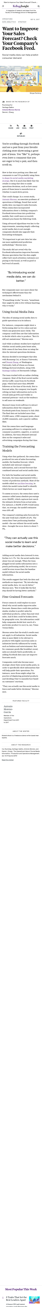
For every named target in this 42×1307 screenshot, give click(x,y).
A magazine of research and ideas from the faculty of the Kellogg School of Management (21, 11)
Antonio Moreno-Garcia (11, 110)
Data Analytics (9, 22)
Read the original (8, 760)
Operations (7, 19)
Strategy (22, 22)
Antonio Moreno (9, 199)
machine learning (25, 483)
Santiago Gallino (9, 370)
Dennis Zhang (12, 362)
